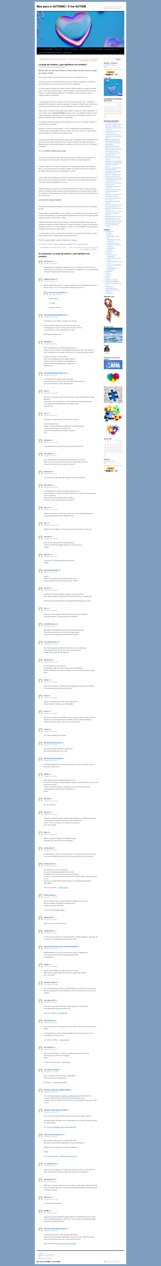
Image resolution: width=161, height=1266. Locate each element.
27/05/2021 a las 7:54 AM (50, 610)
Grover (46, 711)
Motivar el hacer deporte (110, 168)
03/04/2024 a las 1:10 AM (50, 1002)
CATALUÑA (110, 251)
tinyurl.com (47, 660)
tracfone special (49, 863)
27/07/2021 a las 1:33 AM (50, 697)
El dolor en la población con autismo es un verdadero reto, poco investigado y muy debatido (83, 59)
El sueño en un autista (110, 176)
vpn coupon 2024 (49, 1000)
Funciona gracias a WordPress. (113, 1261)
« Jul (105, 117)
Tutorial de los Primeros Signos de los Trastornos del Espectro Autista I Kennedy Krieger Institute (113, 221)
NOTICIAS (83, 49)
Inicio (40, 49)
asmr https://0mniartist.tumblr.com (55, 315)
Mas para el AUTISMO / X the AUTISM (61, 6)
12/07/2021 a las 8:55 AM (50, 682)
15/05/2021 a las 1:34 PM (50, 572)
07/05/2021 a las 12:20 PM (50, 525)
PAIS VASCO (110, 234)
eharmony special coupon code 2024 (55, 1110)
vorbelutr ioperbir (49, 982)
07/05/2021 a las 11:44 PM (50, 538)
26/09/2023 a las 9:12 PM (50, 948)
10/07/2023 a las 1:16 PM (50, 933)
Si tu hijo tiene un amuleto (111, 178)
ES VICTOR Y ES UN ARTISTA (113, 158)
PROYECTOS (58, 49)
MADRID (109, 233)
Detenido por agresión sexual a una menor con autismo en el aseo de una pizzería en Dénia (113, 149)
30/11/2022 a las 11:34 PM (50, 897)
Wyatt (46, 695)
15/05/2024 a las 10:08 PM (50, 1092)
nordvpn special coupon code (53, 1134)
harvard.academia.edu (51, 570)
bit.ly (45, 523)
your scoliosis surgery (50, 642)
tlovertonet (47, 1197)
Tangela (46, 729)
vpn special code (49, 1020)
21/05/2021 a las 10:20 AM (50, 590)
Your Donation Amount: (109, 64)
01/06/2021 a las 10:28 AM (50, 662)
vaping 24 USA (48, 1217)
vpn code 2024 (48, 1047)
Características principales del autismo (113, 208)
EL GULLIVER (108, 122)
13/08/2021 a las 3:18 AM (50, 776)
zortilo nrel (47, 471)
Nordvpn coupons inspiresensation (55, 1228)
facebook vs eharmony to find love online (56, 1090)
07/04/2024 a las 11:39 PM (50, 1071)
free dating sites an (50, 624)
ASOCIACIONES (48, 49)
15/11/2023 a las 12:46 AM (50, 984)
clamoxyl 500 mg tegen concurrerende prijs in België (60, 946)
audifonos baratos (49, 279)
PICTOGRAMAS (98, 49)
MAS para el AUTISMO (59, 67)
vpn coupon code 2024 (51, 1069)
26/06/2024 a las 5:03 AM (50, 1165)
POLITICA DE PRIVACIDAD (112, 281)
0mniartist (47, 342)
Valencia (74, 240)
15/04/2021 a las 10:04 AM (50, 393)
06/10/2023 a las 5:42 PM (50, 966)
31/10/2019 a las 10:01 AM (50, 281)
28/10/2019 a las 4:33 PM (50, 263)
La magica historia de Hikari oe (112, 224)
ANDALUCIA (110, 246)
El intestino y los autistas (110, 174)
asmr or (46, 507)
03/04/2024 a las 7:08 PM (50, 1022)
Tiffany (46, 680)
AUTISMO (61, 244)
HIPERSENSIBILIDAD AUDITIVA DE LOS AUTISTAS (52, 59)
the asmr (46, 588)
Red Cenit (67, 240)
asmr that (47, 536)
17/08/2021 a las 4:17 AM (50, 801)
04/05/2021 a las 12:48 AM (50, 487)
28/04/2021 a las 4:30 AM (50, 455)
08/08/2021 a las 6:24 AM (50, 713)
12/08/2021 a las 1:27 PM (50, 760)
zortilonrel (47, 440)
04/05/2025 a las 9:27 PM (50, 1230)
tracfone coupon (49, 895)
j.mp (45, 391)
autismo (56, 244)
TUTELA (66, 49)
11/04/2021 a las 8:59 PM (50, 344)
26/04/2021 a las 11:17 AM (50, 442)
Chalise (46, 964)
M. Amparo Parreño (49, 240)
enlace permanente (83, 244)
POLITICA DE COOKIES (111, 280)
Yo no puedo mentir (109, 156)
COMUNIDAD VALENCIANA (114, 245)
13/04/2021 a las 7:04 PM (50, 375)
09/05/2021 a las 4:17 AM (50, 556)
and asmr (47, 554)
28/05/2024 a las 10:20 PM (50, 1112)
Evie (45, 608)
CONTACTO (108, 275)
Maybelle (46, 798)
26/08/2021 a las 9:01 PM (50, 814)
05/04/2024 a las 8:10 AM (50, 1049)
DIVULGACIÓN (68, 244)
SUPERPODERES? (109, 146)
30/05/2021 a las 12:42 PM (50, 644)
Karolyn (46, 812)
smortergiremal (48, 1179)
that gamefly (48, 485)
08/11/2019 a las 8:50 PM (55, 294)
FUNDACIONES (67, 53)
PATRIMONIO (74, 49)
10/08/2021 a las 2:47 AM (50, 731)
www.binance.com (49, 1163)
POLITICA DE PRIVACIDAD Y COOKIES (50, 53)
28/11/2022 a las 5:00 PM (50, 866)
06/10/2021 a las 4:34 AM (50, 834)
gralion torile (48, 917)
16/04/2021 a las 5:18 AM (50, 415)
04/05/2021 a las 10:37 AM (50, 509)
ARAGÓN (109, 250)
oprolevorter (48, 261)
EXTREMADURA (111, 248)
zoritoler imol (48, 848)
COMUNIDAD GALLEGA (113, 243)
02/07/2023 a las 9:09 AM (50, 919)
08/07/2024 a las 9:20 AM (50, 1181)
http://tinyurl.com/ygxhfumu (53, 758)
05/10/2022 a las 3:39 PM (50, 850)
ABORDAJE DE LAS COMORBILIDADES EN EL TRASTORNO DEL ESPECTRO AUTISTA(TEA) (113, 162)
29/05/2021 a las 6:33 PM (50, 626)
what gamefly (48, 453)
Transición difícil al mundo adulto (112, 201)
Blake (45, 832)
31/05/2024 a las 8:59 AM (50, 1136)
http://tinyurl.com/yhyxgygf (52, 742)
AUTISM (89, 49)
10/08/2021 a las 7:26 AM (50, 745)
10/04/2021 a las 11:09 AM (50, 317)
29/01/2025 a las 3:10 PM (50, 1213)
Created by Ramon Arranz (112, 49)
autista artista (108, 169)
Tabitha (46, 774)
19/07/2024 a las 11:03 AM (50, 1199)
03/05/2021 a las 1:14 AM (50, 473)
